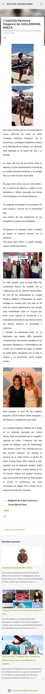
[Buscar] (41, 4)
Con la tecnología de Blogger (24, 690)
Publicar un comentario (14, 529)
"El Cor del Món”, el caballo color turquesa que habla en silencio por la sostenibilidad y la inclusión (21, 660)
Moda (6, 510)
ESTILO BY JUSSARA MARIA (20, 4)
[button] (4, 38)
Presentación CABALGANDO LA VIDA (17, 568)
